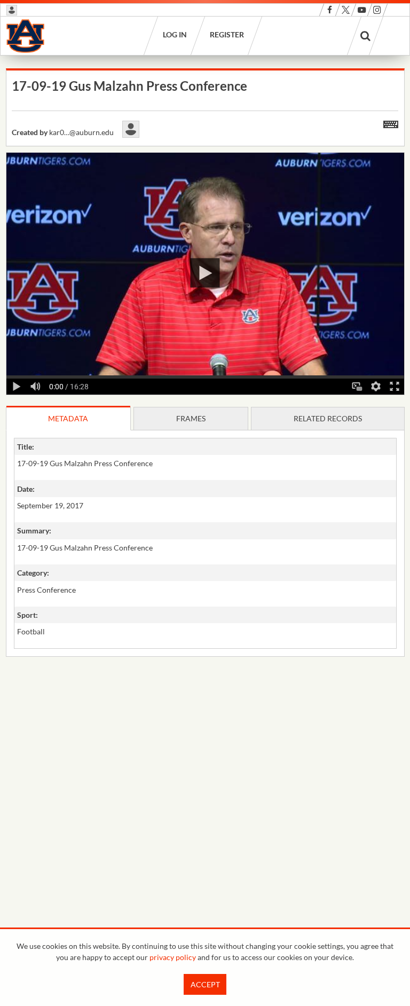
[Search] (365, 36)
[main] (205, 389)
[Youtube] (361, 10)
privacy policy (172, 957)
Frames (191, 418)
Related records (328, 418)
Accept (205, 984)
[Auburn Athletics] (25, 36)
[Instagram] (377, 10)
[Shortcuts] (390, 122)
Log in (174, 34)
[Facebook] (329, 10)
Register (226, 34)
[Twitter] (345, 10)
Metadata (68, 418)
